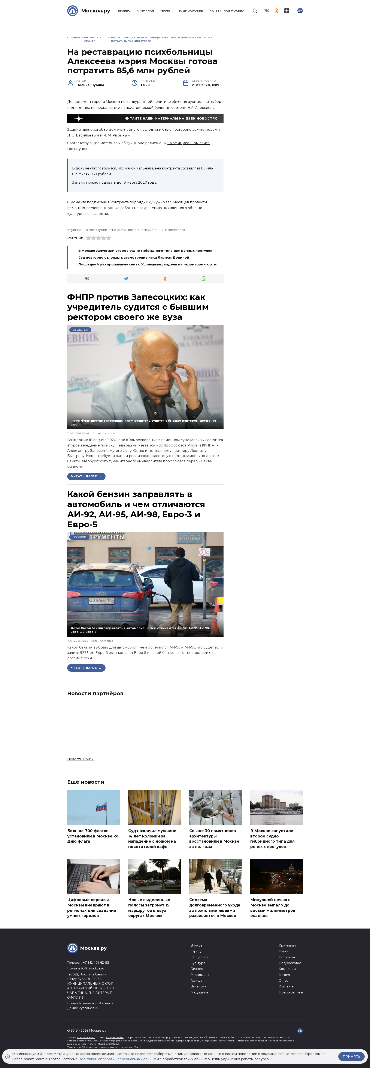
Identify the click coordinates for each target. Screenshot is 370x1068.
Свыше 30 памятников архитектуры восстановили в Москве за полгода (214, 838)
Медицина (199, 992)
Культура (198, 963)
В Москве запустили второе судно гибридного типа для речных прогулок (145, 251)
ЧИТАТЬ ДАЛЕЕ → (86, 476)
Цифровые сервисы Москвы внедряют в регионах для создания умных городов (91, 907)
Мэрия (165, 10)
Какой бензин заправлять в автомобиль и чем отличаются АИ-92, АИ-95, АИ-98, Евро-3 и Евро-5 (136, 509)
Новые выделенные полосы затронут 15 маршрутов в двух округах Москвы (149, 907)
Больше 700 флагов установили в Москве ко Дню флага (92, 835)
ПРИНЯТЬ (351, 1057)
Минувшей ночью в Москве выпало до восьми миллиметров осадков (272, 907)
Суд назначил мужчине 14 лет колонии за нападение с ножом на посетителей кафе (152, 838)
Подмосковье (190, 10)
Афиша (196, 981)
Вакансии (198, 986)
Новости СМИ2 (80, 759)
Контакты (286, 986)
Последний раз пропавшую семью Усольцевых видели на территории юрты (148, 264)
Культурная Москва (226, 10)
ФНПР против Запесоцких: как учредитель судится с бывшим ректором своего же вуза (138, 307)
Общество (80, 329)
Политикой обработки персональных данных (117, 1059)
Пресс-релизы (291, 992)
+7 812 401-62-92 (96, 963)
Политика (287, 957)
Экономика (200, 975)
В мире (197, 945)
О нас (283, 981)
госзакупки (97, 230)
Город (196, 951)
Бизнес (124, 10)
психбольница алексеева (164, 230)
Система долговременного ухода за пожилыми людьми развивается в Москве (214, 907)
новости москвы (125, 230)
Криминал (145, 10)
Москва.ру (95, 10)
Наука (283, 951)
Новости (79, 537)
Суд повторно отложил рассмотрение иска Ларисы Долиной (134, 257)
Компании (287, 969)
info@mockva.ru (91, 968)
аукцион (77, 230)
